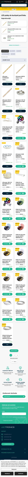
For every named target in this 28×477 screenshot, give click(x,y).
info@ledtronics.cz (7, 434)
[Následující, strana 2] (14, 355)
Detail (7, 138)
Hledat (25, 5)
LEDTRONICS (14, 457)
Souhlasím (20, 473)
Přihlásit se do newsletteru (8, 420)
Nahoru (15, 361)
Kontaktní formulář (7, 444)
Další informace (22, 466)
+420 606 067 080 (7, 436)
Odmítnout (7, 473)
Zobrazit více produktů (14, 45)
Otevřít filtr (6, 60)
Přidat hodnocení (7, 396)
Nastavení (14, 469)
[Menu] (26, 1)
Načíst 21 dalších (14, 350)
